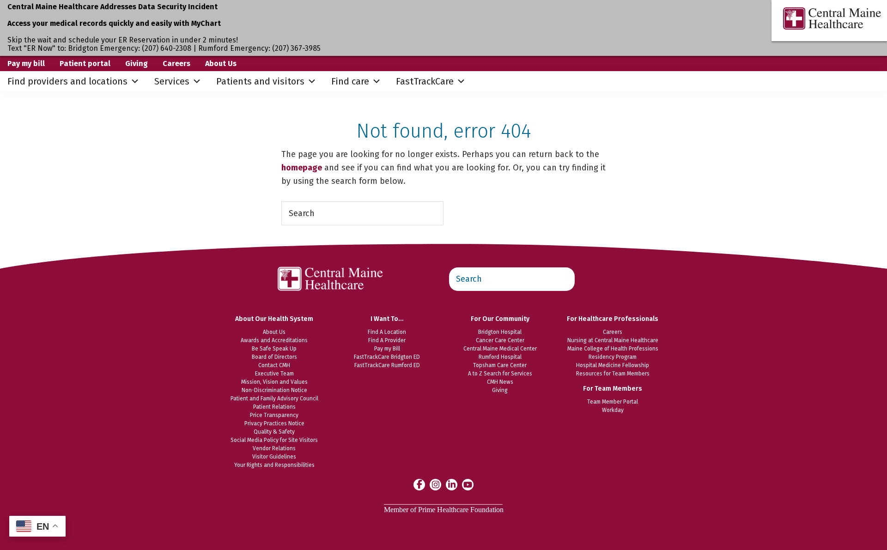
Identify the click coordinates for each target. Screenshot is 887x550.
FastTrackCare (425, 81)
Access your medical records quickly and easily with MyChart (114, 23)
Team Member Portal (612, 402)
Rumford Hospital (500, 357)
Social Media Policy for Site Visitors (274, 440)
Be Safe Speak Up (274, 348)
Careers (176, 63)
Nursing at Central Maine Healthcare (612, 340)
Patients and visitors (260, 81)
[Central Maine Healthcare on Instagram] (435, 484)
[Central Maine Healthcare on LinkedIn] (451, 484)
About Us (221, 63)
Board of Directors (274, 357)
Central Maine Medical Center (500, 348)
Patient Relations (274, 407)
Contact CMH (274, 365)
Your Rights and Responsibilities (274, 465)
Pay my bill (26, 63)
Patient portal (85, 63)
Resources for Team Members (613, 373)
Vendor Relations (274, 448)
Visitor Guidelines (274, 456)
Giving (136, 63)
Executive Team (274, 373)
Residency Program (613, 357)
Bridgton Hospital (500, 332)
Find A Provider (387, 340)
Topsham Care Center (500, 365)
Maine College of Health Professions (612, 348)
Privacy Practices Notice (274, 423)
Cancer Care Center (500, 340)
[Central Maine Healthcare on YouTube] (468, 484)
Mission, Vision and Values (274, 382)
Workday (613, 410)
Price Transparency (274, 415)
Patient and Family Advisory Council (274, 398)
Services (171, 81)
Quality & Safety (274, 432)
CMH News (500, 382)
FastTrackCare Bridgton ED (387, 357)
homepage (301, 168)
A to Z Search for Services (500, 373)
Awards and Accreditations (274, 340)
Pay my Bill (387, 348)
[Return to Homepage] (331, 262)
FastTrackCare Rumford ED (387, 365)
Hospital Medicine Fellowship (612, 365)
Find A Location (387, 332)
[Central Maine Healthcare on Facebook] (419, 484)
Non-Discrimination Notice (274, 390)
